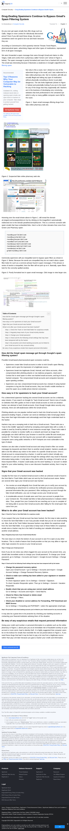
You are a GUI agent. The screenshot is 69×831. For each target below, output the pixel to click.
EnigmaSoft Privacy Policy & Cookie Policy (13, 792)
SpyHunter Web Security (8, 774)
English (62, 3)
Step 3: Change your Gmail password (17, 335)
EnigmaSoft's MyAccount (21, 728)
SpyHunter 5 (39, 772)
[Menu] (65, 3)
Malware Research (25, 768)
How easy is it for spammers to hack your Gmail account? (22, 321)
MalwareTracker (23, 774)
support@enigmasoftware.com (55, 726)
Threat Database (23, 772)
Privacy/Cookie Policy (22, 694)
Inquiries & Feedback (59, 776)
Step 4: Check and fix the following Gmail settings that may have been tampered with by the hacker (26, 339)
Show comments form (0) (10, 647)
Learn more (21, 828)
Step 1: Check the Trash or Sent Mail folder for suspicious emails (27, 330)
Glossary (21, 779)
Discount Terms (34, 694)
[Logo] (7, 3)
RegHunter (39, 779)
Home (3, 807)
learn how (58, 694)
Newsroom (56, 772)
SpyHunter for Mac (41, 774)
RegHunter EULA (6, 790)
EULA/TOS (13, 694)
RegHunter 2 (5, 776)
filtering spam (7, 65)
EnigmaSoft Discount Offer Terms (10, 797)
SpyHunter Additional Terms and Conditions (54, 807)
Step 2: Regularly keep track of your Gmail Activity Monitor (24, 332)
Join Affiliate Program (59, 774)
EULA (9, 115)
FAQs (62, 679)
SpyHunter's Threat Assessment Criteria (31, 807)
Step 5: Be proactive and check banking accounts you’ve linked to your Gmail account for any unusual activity (27, 344)
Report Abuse (57, 779)
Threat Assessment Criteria (15, 759)
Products (5, 768)
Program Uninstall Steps (12, 807)
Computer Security (7, 9)
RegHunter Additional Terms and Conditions (13, 809)
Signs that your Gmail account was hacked (17, 324)
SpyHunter (4, 772)
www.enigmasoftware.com (15, 718)
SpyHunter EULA (6, 787)
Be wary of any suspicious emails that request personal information (25, 348)
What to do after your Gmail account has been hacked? (21, 327)
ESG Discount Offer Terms (9, 800)
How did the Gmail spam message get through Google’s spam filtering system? (23, 318)
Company (56, 768)
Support (39, 768)
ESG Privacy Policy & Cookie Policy (11, 795)
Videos (21, 776)
